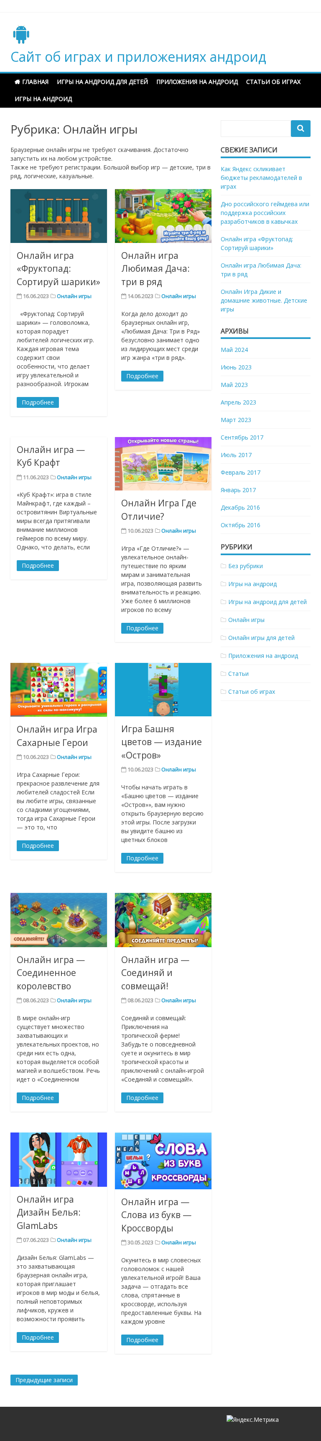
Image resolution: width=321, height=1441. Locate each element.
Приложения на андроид (197, 82)
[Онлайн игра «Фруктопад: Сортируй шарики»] (58, 216)
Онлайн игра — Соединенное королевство (51, 973)
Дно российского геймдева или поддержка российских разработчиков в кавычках (265, 212)
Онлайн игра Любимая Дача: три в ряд (155, 269)
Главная (35, 82)
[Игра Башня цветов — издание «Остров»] (163, 689)
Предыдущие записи (44, 1380)
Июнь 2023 (236, 367)
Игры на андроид (43, 99)
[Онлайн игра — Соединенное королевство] (58, 920)
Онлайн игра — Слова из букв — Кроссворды (156, 1215)
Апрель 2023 (238, 402)
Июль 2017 (236, 455)
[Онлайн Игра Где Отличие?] (163, 463)
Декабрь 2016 (240, 507)
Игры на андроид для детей (102, 82)
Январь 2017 (238, 490)
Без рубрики (245, 566)
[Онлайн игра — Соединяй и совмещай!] (163, 920)
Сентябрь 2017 (242, 437)
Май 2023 (234, 385)
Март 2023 (236, 420)
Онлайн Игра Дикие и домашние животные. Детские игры (264, 300)
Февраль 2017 (240, 472)
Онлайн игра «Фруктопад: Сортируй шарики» (58, 269)
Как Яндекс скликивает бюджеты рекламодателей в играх (261, 177)
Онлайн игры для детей (261, 638)
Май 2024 (234, 350)
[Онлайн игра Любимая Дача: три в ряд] (163, 216)
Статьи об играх (273, 82)
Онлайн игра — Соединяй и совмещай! (155, 973)
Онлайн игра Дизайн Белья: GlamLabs (49, 1212)
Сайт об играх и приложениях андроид (138, 57)
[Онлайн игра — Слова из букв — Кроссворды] (163, 1161)
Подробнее (38, 402)
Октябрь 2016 (240, 525)
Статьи (238, 674)
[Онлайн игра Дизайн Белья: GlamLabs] (58, 1160)
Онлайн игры (74, 296)
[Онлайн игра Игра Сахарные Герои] (58, 690)
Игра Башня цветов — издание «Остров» (161, 742)
